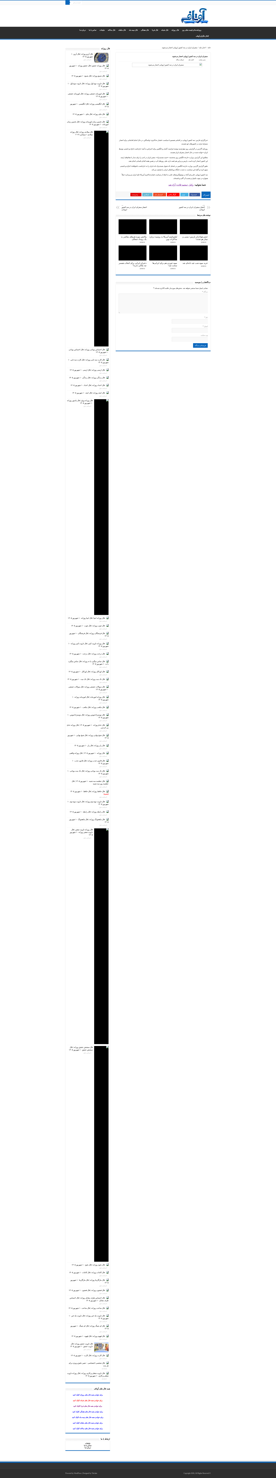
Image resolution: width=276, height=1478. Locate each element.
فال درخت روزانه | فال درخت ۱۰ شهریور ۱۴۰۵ (87, 654)
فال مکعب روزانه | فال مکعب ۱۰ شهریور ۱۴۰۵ (87, 707)
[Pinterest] (115, 1473)
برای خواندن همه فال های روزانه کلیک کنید (88, 1395)
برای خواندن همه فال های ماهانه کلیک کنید (88, 1423)
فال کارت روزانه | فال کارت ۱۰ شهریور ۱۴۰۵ (88, 1355)
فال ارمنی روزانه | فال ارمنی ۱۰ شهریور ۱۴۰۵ (87, 370)
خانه (209, 48)
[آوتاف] (194, 15)
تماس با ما (92, 30)
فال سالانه (111, 30)
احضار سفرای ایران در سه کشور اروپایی (134, 208)
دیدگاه (205, 292)
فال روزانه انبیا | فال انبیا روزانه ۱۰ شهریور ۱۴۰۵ (86, 618)
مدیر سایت (202, 60)
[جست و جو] (67, 2)
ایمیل (205, 326)
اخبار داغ (203, 48)
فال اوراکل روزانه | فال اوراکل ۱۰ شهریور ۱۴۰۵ (86, 671)
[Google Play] (102, 1473)
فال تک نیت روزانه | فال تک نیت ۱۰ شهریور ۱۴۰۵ (86, 679)
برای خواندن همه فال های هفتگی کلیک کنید (87, 1412)
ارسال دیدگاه (180, 60)
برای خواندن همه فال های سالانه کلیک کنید (88, 1429)
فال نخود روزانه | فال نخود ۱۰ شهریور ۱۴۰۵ (88, 1265)
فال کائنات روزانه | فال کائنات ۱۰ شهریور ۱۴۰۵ (87, 1272)
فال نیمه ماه (133, 30)
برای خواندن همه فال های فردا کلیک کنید (87, 1406)
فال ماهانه (122, 30)
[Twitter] (118, 1473)
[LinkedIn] (113, 1473)
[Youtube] (110, 1473)
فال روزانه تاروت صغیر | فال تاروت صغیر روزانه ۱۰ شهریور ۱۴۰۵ (81, 832)
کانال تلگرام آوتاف (202, 36)
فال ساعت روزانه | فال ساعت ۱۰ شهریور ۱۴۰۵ (86, 1308)
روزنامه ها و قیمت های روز (191, 30)
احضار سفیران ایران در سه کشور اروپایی (192, 208)
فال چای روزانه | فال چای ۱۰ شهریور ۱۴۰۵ (88, 114)
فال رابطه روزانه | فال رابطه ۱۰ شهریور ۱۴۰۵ (87, 812)
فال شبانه (164, 30)
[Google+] (123, 1473)
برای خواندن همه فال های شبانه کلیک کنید (87, 1400)
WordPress (78, 1473)
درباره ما (82, 30)
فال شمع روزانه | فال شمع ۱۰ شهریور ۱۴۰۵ (88, 76)
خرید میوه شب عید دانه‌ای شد (195, 263)
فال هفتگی (145, 30)
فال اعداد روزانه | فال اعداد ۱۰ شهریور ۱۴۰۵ (87, 385)
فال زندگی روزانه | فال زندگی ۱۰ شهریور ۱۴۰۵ (87, 378)
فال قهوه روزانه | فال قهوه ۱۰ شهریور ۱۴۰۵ (88, 1336)
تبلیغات (102, 30)
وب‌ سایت (204, 335)
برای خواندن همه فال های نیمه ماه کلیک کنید (87, 1417)
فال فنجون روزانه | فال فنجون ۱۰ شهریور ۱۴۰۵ (87, 1290)
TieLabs (94, 1473)
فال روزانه (175, 30)
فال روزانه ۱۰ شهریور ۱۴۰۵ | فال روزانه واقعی (87, 753)
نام (206, 317)
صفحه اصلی (207, 30)
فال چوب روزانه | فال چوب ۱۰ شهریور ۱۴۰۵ (88, 626)
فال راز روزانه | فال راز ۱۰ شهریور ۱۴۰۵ (89, 745)
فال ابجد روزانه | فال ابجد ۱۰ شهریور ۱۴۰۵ (88, 393)
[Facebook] (121, 1473)
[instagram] (104, 1473)
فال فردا (155, 30)
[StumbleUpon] (107, 1473)
